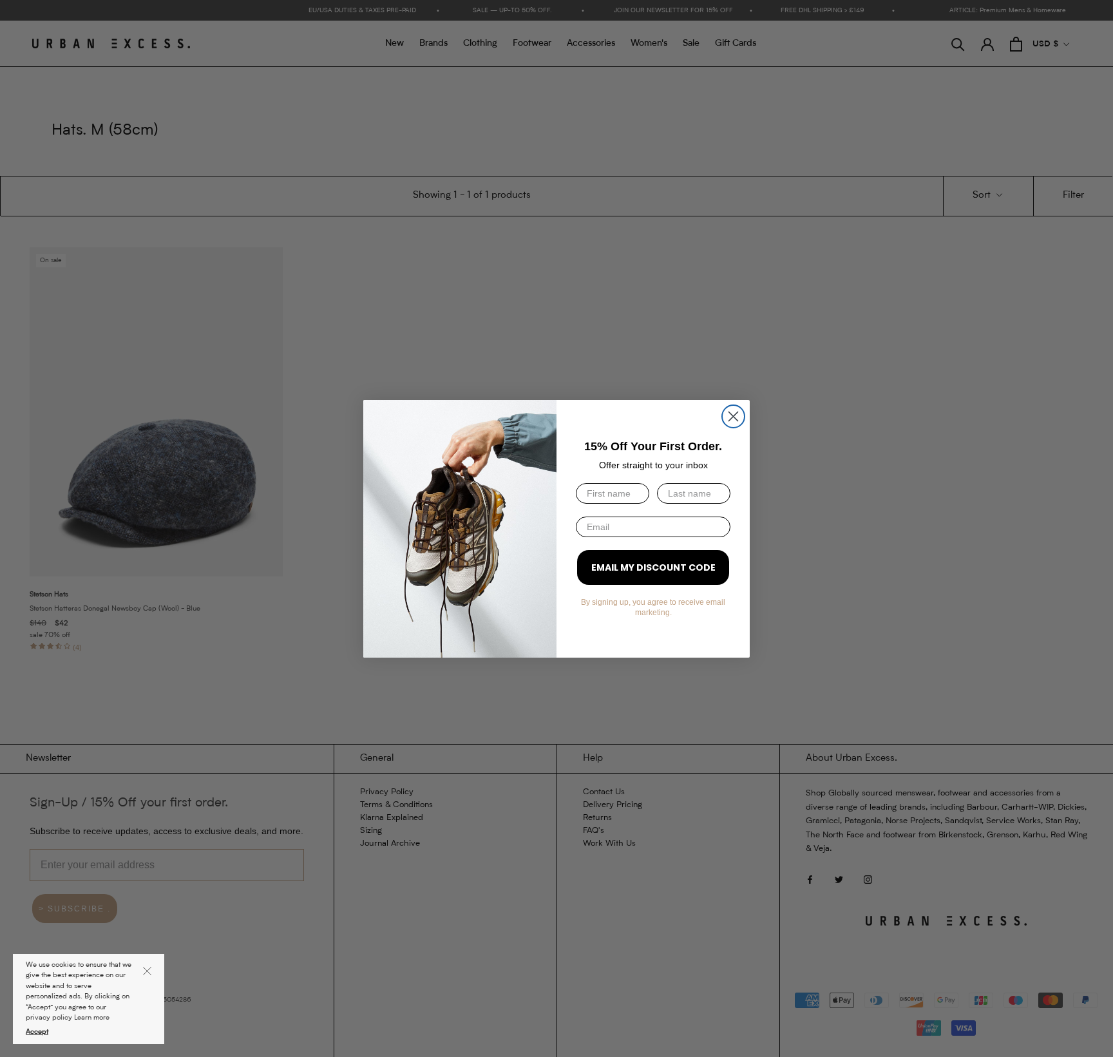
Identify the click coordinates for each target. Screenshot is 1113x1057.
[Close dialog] (733, 416)
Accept (37, 1032)
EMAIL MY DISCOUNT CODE (653, 567)
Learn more (91, 1018)
